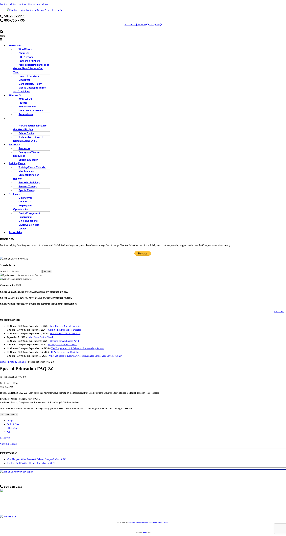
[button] (143, 38)
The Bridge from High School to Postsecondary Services (77, 348)
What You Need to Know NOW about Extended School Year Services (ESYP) (85, 356)
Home (3, 362)
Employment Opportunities (22, 207)
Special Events (26, 190)
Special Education (28, 159)
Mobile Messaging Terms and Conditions (29, 89)
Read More (5, 438)
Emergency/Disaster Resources (26, 154)
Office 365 (12, 428)
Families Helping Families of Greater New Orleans (24, 4)
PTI (10, 118)
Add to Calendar (9, 414)
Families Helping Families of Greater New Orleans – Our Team (31, 68)
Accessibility (15, 232)
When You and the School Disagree (64, 330)
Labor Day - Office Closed (40, 337)
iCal (8, 432)
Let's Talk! (279, 311)
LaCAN (22, 228)
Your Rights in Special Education (65, 326)
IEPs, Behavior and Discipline (65, 352)
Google (10, 420)
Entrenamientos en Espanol (26, 176)
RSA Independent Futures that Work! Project (30, 127)
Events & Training (17, 362)
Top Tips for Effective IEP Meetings (31, 463)
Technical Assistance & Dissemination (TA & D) (28, 139)
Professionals (26, 114)
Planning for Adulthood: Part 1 (64, 341)
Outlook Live (13, 424)
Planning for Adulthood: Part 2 (62, 344)
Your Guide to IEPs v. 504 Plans (65, 333)
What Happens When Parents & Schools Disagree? (37, 459)
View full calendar (8, 444)
